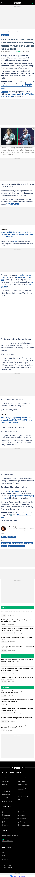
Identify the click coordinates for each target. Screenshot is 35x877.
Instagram (12, 536)
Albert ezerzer (6, 543)
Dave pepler (28, 543)
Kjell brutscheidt (17, 543)
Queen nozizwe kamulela (16, 546)
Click (15, 242)
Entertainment (11, 32)
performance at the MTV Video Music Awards (17, 95)
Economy (4, 695)
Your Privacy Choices (19, 876)
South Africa (4, 641)
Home (3, 32)
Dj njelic (4, 546)
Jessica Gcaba (19, 51)
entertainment (14, 491)
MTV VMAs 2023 (12, 204)
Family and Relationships (7, 633)
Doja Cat (4, 91)
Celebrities (20, 32)
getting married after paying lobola (17, 497)
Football (3, 615)
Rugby (3, 730)
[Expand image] (33, 128)
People (3, 624)
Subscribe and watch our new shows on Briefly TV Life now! (16, 86)
